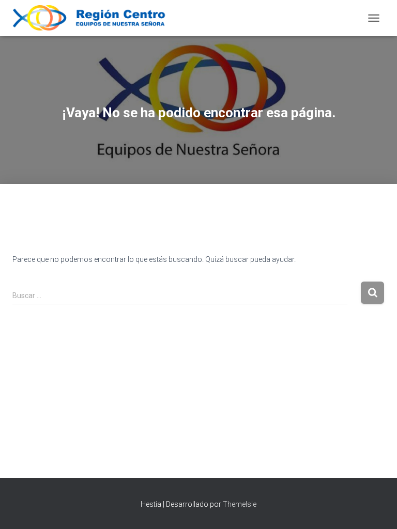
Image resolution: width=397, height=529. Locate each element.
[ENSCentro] (97, 18)
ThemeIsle (239, 504)
